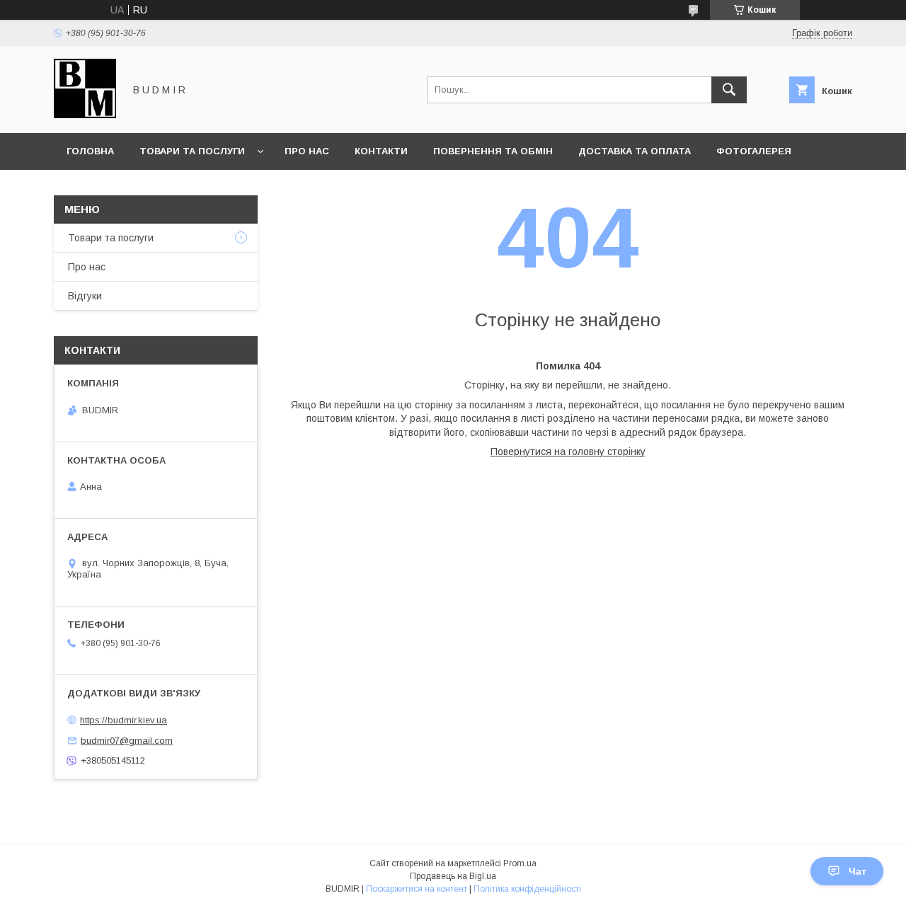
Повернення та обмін (493, 151)
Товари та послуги (192, 151)
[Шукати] (729, 89)
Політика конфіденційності (527, 889)
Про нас (307, 151)
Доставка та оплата (634, 151)
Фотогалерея (753, 151)
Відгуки (85, 295)
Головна (90, 151)
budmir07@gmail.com (127, 740)
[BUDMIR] (85, 114)
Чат (857, 871)
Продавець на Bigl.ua (453, 876)
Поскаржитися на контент (416, 889)
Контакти (381, 151)
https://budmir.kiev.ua (123, 720)
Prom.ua (520, 863)
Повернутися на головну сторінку (568, 451)
